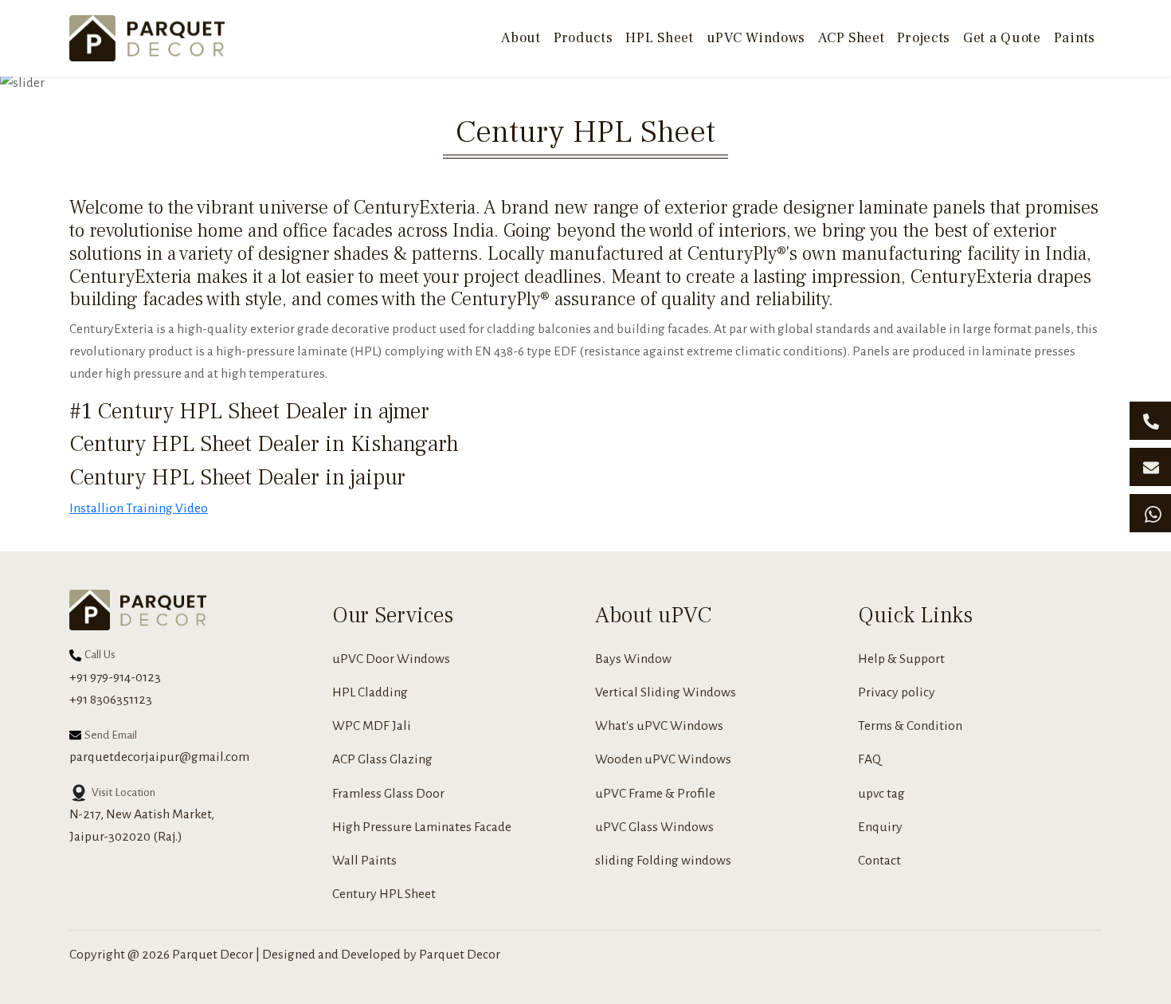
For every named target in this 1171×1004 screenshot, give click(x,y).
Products (583, 38)
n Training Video (162, 508)
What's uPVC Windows (659, 726)
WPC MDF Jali (371, 726)
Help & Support (901, 659)
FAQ (869, 759)
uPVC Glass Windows (654, 827)
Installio (92, 508)
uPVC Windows (756, 38)
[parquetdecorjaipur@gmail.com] (1150, 467)
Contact (879, 860)
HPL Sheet (659, 38)
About (521, 38)
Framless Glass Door (388, 793)
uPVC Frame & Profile (655, 793)
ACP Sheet (851, 38)
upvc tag (881, 793)
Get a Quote (1002, 38)
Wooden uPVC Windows (663, 759)
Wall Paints (364, 860)
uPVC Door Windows (391, 659)
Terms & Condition (910, 726)
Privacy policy (896, 692)
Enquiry (880, 827)
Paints (1074, 38)
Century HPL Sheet (384, 894)
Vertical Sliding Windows (665, 692)
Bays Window (633, 659)
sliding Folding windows (663, 860)
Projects (923, 38)
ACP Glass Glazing (382, 759)
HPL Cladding (370, 692)
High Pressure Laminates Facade (421, 827)
